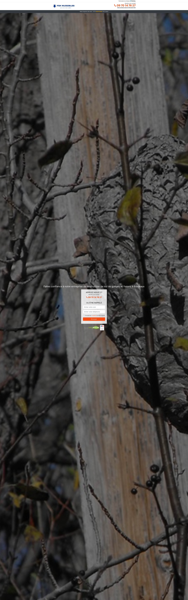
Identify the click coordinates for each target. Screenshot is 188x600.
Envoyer (94, 319)
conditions (94, 315)
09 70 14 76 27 (126, 5)
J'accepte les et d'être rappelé (95, 315)
